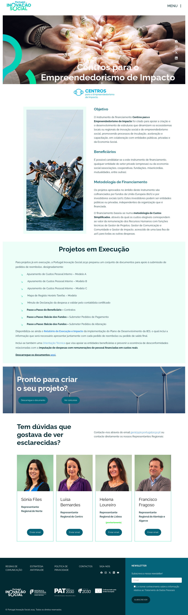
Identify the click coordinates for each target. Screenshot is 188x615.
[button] (174, 5)
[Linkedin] (176, 58)
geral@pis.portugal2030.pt (145, 432)
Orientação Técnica (54, 343)
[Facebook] (176, 41)
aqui (52, 354)
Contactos (85, 566)
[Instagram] (176, 47)
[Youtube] (118, 572)
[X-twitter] (176, 52)
